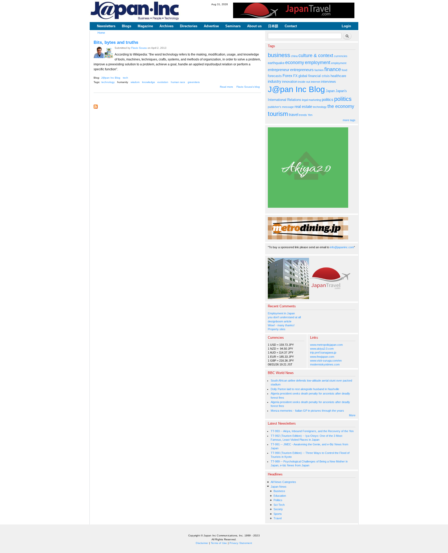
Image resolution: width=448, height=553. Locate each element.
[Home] (135, 11)
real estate (303, 106)
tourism (278, 113)
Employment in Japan (281, 313)
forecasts (275, 76)
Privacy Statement (240, 543)
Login (346, 26)
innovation (289, 82)
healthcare (338, 76)
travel (293, 114)
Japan (330, 91)
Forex (287, 75)
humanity (122, 82)
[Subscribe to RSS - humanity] (96, 105)
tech (125, 77)
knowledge (148, 82)
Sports (278, 513)
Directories (188, 26)
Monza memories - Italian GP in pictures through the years (307, 410)
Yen (310, 114)
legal (305, 99)
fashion (319, 70)
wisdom (135, 82)
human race (178, 82)
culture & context (315, 55)
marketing (315, 99)
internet (315, 81)
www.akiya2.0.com (322, 348)
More (352, 415)
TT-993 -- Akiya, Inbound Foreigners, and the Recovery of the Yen (312, 431)
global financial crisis (314, 76)
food (344, 70)
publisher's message (281, 106)
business (279, 55)
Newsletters (106, 26)
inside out (304, 81)
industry (274, 81)
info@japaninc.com (342, 247)
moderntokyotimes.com (325, 364)
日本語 (273, 26)
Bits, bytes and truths (116, 42)
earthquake (276, 63)
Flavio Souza (139, 47)
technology (108, 82)
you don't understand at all (284, 317)
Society (278, 509)
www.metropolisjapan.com (326, 344)
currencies (340, 56)
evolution (162, 82)
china (294, 56)
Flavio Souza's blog (248, 86)
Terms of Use (219, 543)
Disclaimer (202, 543)
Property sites (276, 329)
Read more (226, 86)
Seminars (233, 26)
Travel (278, 518)
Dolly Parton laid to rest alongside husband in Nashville (305, 389)
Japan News (278, 486)
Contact (291, 26)
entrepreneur (278, 69)
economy (294, 62)
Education (280, 495)
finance (332, 69)
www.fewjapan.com (322, 356)
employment (317, 62)
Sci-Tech (279, 504)
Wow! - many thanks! (281, 325)
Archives (166, 26)
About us (254, 26)
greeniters (194, 82)
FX (295, 76)
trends (303, 114)
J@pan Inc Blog (110, 77)
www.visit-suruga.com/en (326, 360)
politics (327, 99)
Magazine (145, 26)
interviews (328, 82)
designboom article (279, 321)
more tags (349, 120)
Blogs (126, 26)
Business (279, 491)
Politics (278, 500)
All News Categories (283, 481)
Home (101, 32)
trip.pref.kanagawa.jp (323, 352)
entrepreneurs (302, 69)
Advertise (211, 26)
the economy (340, 106)
